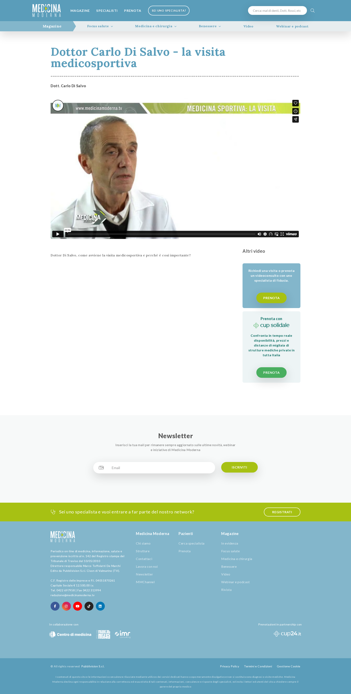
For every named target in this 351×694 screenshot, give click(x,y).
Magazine (80, 10)
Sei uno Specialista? (169, 10)
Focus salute (98, 26)
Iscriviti (239, 467)
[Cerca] (312, 10)
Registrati (282, 512)
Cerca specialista (192, 543)
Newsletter (144, 574)
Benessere (208, 26)
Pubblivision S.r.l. (92, 666)
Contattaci (144, 559)
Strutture (143, 551)
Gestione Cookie (288, 666)
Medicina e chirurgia (153, 26)
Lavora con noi (147, 566)
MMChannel (145, 582)
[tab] (52, 26)
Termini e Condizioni (258, 666)
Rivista (226, 590)
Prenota (132, 10)
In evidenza (229, 543)
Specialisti (107, 10)
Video (248, 26)
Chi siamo (143, 543)
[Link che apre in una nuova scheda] (55, 606)
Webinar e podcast (292, 26)
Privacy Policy (229, 666)
